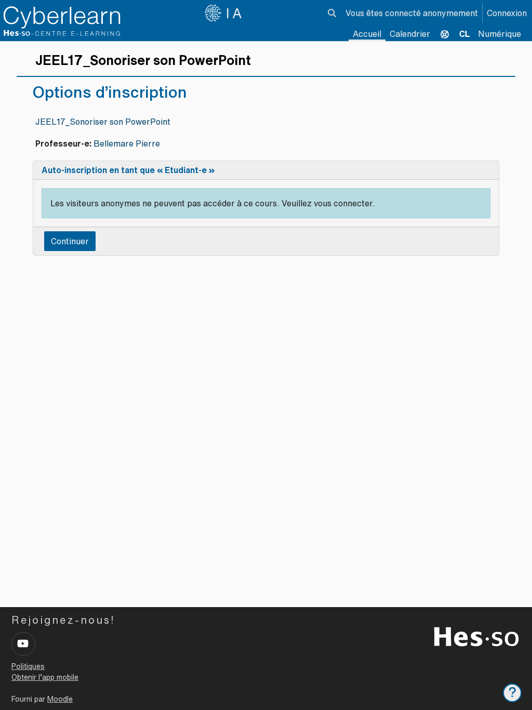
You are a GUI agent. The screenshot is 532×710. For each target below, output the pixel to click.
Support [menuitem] (444, 34)
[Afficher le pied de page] (512, 692)
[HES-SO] (476, 635)
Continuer (70, 241)
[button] (332, 13)
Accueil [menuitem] (367, 34)
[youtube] (23, 644)
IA (235, 13)
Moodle (60, 699)
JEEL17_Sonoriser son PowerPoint (102, 121)
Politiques (28, 666)
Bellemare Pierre (127, 143)
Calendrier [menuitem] (410, 34)
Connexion (507, 13)
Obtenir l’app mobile (44, 677)
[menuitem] (464, 34)
